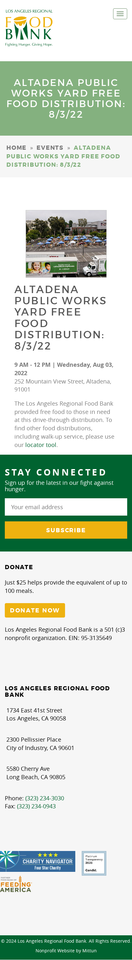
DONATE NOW (35, 610)
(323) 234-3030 (44, 798)
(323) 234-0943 (36, 806)
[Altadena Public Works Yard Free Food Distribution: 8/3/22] (66, 244)
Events (50, 148)
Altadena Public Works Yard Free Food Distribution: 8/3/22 (60, 317)
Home (16, 148)
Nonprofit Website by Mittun (66, 950)
